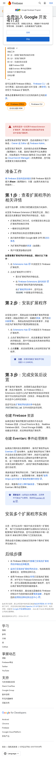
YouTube (5, 670)
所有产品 (5, 736)
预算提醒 (37, 594)
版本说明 (5, 694)
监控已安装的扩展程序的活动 (24, 569)
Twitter (5, 666)
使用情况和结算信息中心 (26, 597)
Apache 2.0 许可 (32, 606)
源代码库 (32, 281)
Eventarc (9, 451)
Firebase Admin (37, 143)
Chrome (5, 723)
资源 (29, 245)
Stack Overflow (8, 686)
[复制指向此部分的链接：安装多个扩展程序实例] (7, 519)
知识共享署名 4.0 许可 (42, 604)
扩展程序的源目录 (24, 404)
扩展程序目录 (24, 289)
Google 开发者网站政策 (22, 609)
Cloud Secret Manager (18, 158)
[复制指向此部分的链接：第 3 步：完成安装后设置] (12, 380)
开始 (28, 39)
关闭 (28, 32)
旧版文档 (5, 703)
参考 (4, 634)
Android (5, 719)
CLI (39, 84)
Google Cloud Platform (11, 732)
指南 (4, 630)
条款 (4, 747)
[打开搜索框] (39, 3)
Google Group (8, 690)
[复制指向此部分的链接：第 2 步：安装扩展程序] (7, 308)
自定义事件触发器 (26, 484)
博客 (4, 658)
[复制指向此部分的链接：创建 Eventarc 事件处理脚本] (7, 442)
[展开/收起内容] (16, 48)
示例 (4, 638)
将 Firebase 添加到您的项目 (18, 178)
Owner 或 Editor (19, 143)
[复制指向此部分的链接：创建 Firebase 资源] (36, 415)
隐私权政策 (12, 747)
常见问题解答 (7, 698)
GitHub (5, 647)
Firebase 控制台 (17, 104)
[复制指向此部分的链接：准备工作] (24, 171)
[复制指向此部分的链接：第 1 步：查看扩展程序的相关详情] (24, 200)
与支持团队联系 (8, 682)
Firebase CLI (36, 104)
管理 (44, 87)
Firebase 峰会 (7, 662)
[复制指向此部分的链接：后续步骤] (24, 554)
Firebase (5, 728)
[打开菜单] (4, 3)
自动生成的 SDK (16, 108)
